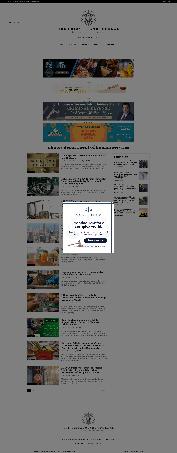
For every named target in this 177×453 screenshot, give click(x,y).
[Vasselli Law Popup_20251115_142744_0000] (88, 252)
